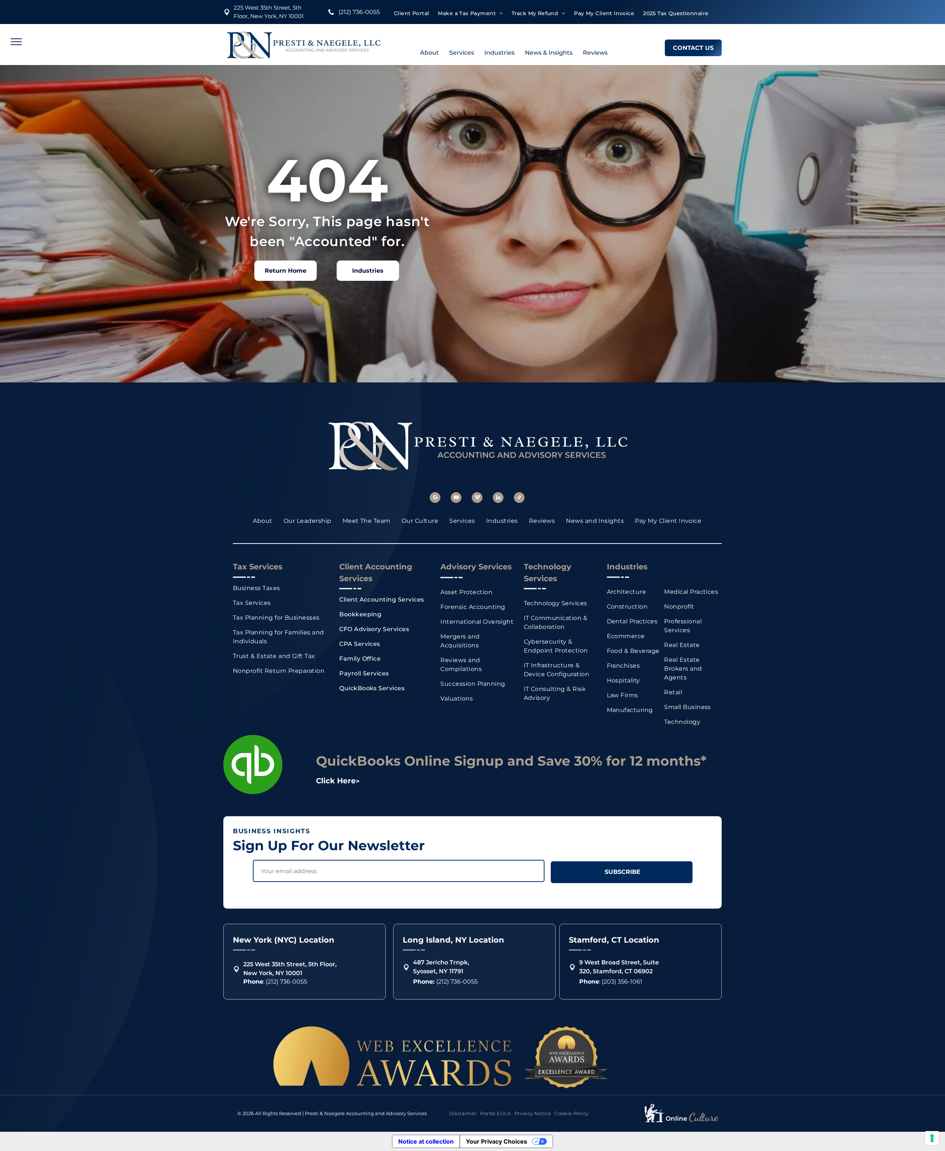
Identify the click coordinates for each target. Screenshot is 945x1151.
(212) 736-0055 (359, 12)
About (429, 52)
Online (676, 1118)
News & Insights (549, 52)
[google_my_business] (435, 498)
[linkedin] (498, 498)
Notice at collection (426, 1141)
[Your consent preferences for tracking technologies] (932, 1138)
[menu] (16, 41)
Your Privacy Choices (496, 1141)
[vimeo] (477, 498)
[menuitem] (411, 13)
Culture (703, 1117)
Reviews (595, 52)
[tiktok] (519, 498)
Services (461, 52)
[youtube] (456, 498)
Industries (499, 52)
